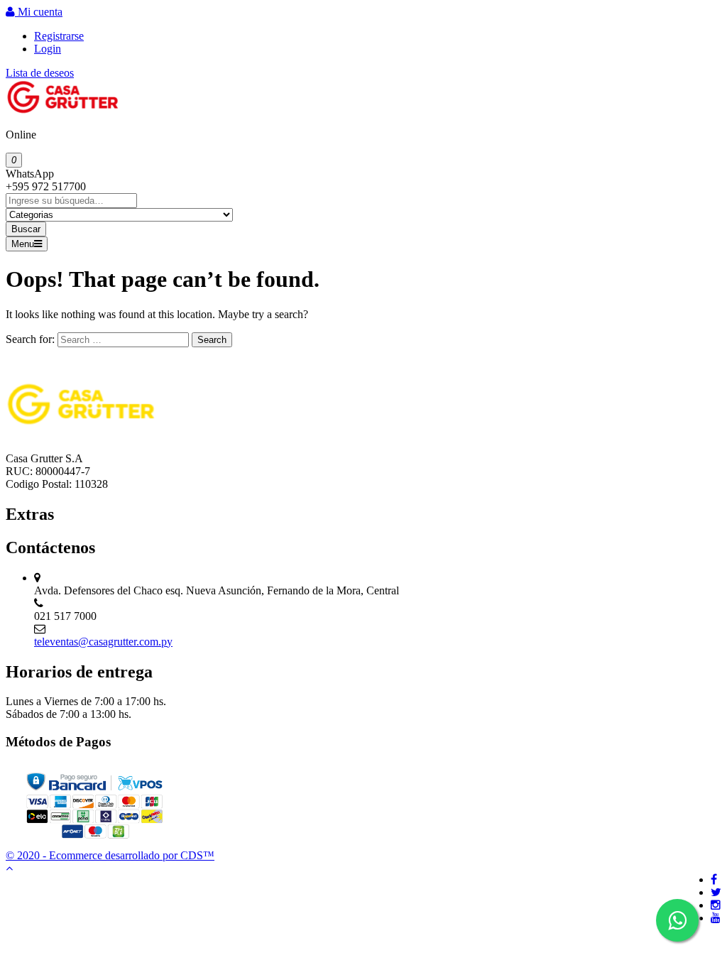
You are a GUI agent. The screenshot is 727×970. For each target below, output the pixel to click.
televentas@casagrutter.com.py (103, 642)
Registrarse (59, 36)
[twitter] (716, 892)
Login (47, 49)
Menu (22, 244)
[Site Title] (62, 110)
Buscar (25, 229)
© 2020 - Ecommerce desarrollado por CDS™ (110, 855)
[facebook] (714, 879)
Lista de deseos (40, 73)
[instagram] (716, 905)
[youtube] (716, 918)
